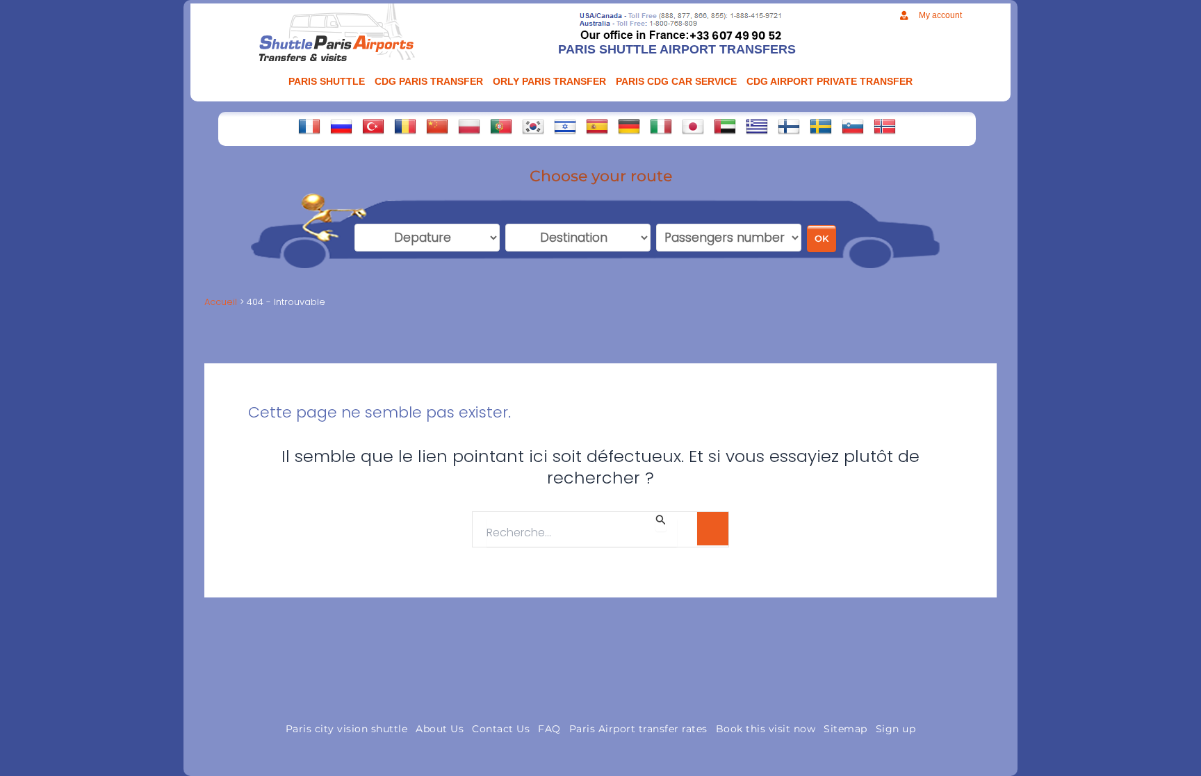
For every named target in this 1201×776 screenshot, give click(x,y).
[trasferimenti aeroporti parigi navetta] (661, 126)
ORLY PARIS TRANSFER (549, 81)
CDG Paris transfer (429, 81)
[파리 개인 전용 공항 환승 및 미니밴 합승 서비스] (533, 126)
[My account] (903, 15)
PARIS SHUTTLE (326, 81)
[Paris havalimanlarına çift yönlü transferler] (373, 126)
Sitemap (845, 729)
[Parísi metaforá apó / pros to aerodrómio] (757, 126)
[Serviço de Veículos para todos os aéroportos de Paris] (501, 126)
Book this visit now (766, 729)
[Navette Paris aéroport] (309, 126)
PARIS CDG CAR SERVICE (676, 81)
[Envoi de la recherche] (661, 521)
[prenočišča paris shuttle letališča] (853, 126)
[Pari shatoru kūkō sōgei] (693, 126)
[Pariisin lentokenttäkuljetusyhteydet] (789, 126)
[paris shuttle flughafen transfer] (629, 126)
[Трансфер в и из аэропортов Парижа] (341, 126)
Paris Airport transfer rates (638, 729)
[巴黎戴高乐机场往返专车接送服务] (437, 126)
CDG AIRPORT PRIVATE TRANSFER (829, 81)
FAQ (549, 729)
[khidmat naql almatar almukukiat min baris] (725, 126)
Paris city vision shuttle (347, 729)
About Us (440, 729)
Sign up (896, 729)
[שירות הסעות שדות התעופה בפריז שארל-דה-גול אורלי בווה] (565, 126)
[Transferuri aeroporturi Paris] (405, 126)
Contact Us (501, 729)
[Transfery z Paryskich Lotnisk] (469, 126)
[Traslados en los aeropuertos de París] (597, 126)
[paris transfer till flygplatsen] (821, 126)
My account (940, 15)
